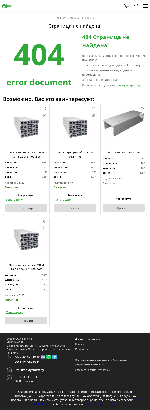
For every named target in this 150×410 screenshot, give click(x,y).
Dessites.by (103, 370)
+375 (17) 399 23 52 (27, 362)
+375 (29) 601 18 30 (27, 356)
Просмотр (26, 208)
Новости (80, 344)
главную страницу (128, 85)
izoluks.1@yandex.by (30, 370)
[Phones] (126, 6)
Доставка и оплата (87, 339)
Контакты (81, 349)
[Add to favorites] (44, 108)
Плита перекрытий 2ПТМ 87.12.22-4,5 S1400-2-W (26, 267)
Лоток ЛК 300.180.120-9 (124, 152)
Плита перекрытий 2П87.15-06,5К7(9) (75, 154)
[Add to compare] (44, 115)
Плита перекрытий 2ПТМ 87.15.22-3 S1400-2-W (26, 154)
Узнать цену (14, 199)
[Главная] (7, 6)
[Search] (136, 6)
